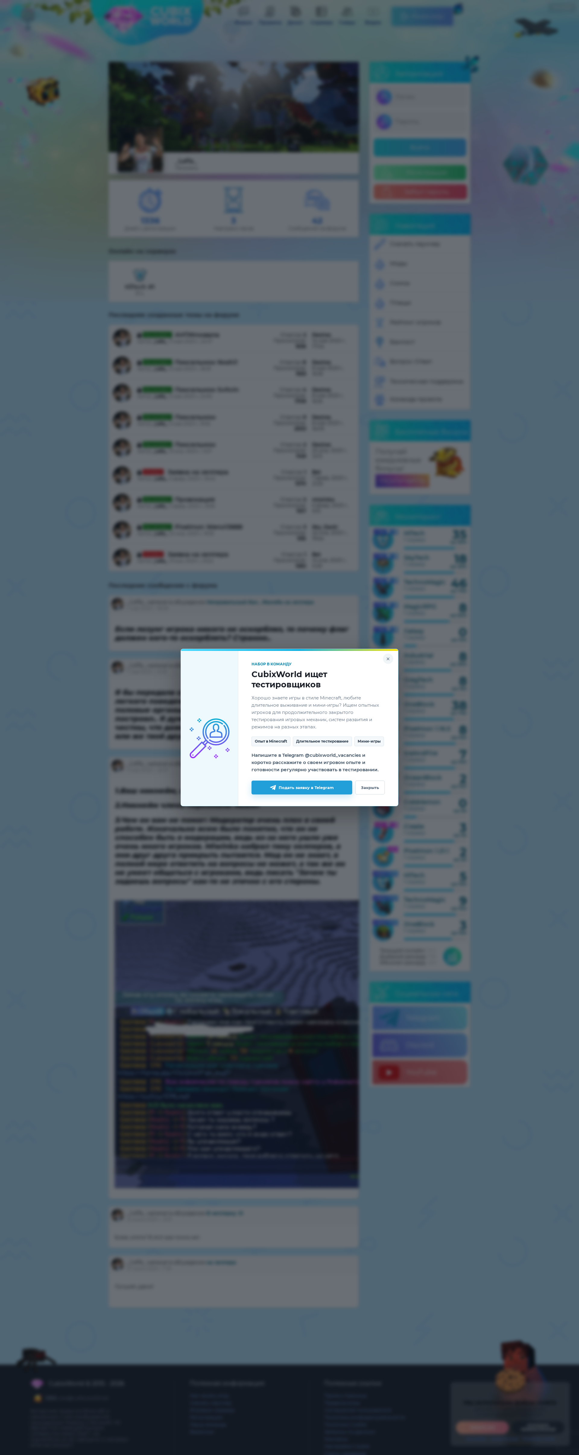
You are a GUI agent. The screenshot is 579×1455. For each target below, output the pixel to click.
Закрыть (370, 787)
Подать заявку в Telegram (306, 787)
